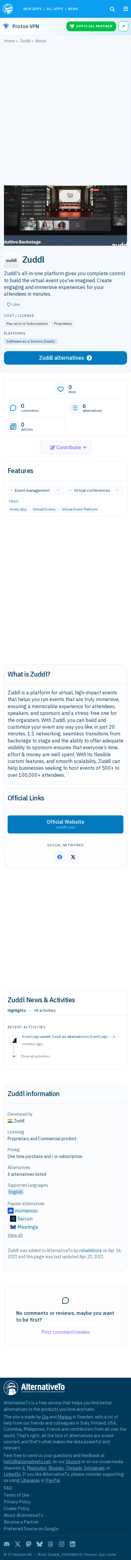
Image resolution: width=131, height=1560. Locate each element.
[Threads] (51, 1544)
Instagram (94, 1468)
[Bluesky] (40, 1544)
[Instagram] (61, 1544)
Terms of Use (16, 1495)
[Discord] (7, 1544)
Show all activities (35, 1056)
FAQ (8, 1488)
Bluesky (56, 1468)
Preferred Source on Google (31, 1529)
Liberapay (30, 1480)
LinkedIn (12, 1474)
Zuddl (56, 1036)
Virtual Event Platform (80, 509)
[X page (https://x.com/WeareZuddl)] (73, 857)
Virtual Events (44, 509)
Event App (18, 509)
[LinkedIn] (72, 1544)
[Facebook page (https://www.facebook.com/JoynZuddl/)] (59, 857)
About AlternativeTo (23, 1515)
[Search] (112, 9)
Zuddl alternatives (61, 357)
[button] (13, 304)
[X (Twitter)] (18, 1544)
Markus (65, 1417)
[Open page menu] (126, 9)
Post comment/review (65, 1332)
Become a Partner (21, 1522)
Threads (74, 1468)
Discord (73, 1461)
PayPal (53, 1480)
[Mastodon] (29, 1544)
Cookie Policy (17, 1508)
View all (15, 1235)
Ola (45, 1417)
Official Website (65, 824)
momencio (26, 1211)
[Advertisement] (65, 116)
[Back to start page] (8, 8)
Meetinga (27, 1227)
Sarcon (25, 1219)
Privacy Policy (17, 1502)
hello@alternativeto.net (27, 1461)
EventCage (99, 1036)
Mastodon (37, 1468)
